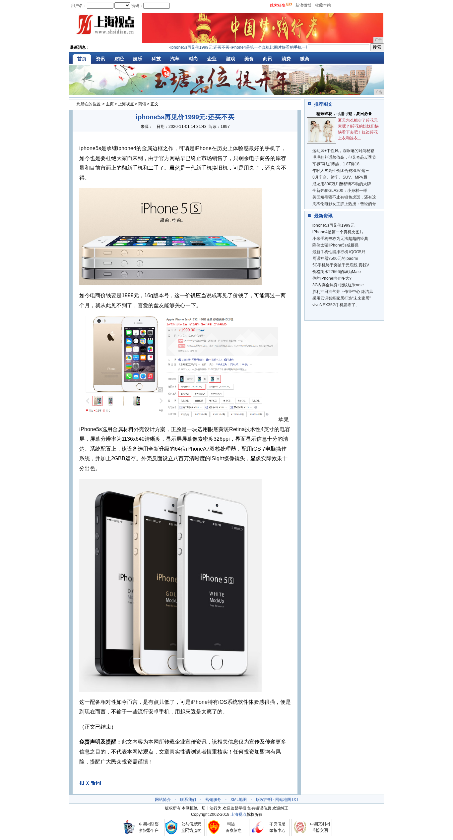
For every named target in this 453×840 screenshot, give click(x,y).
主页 (110, 104)
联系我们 (188, 799)
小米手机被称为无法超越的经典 (340, 238)
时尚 (193, 58)
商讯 (267, 58)
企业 (212, 58)
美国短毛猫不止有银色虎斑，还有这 (344, 197)
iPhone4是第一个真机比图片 (337, 232)
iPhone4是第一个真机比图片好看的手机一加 (260, 47)
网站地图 (283, 799)
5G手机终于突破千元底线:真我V (340, 265)
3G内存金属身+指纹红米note (338, 285)
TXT (294, 799)
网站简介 (163, 799)
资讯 (100, 58)
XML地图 (238, 799)
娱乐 (137, 58)
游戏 (230, 58)
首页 (82, 58)
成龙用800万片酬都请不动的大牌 (341, 184)
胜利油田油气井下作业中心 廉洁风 (342, 291)
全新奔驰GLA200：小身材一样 (339, 190)
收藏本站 (323, 5)
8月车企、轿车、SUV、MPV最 (339, 177)
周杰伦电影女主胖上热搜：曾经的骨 (344, 203)
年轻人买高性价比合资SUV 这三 (340, 170)
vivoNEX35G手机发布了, (334, 305)
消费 (286, 58)
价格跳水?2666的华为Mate (336, 271)
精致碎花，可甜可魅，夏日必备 (344, 113)
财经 (119, 58)
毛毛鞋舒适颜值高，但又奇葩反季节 (344, 157)
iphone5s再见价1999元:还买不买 (190, 47)
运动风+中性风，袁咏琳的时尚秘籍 (343, 150)
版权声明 (264, 799)
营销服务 (213, 799)
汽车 (174, 58)
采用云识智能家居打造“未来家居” (341, 298)
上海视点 (126, 104)
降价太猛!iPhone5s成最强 (335, 245)
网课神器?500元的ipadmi (335, 258)
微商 (304, 58)
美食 (249, 58)
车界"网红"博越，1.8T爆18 (335, 164)
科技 (156, 58)
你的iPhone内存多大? (332, 278)
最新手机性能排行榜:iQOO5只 (338, 252)
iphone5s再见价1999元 (333, 225)
